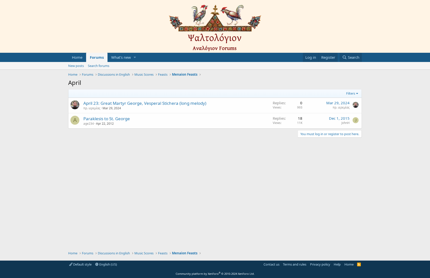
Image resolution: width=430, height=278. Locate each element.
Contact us (271, 264)
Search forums (98, 65)
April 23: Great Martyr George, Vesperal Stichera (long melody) (144, 103)
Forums (97, 57)
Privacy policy (320, 264)
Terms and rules (294, 264)
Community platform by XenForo (215, 274)
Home (77, 57)
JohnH (345, 123)
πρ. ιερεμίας (91, 108)
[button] (134, 57)
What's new (121, 57)
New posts (76, 65)
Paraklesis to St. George (106, 118)
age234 (88, 123)
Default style (82, 264)
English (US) (108, 264)
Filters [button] (350, 93)
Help (337, 264)
